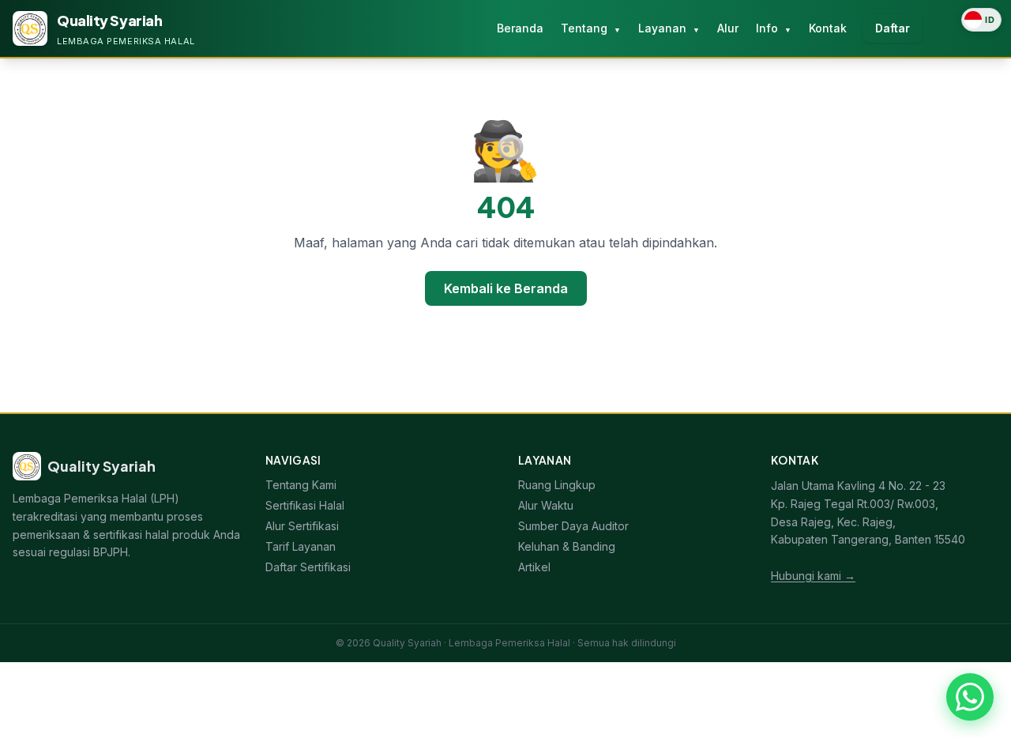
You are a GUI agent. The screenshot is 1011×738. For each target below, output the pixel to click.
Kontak (828, 28)
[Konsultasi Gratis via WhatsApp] (970, 697)
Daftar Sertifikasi (308, 567)
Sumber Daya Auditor (573, 526)
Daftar (892, 28)
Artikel (534, 567)
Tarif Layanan (300, 546)
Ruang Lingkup (557, 484)
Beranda (520, 28)
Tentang (591, 28)
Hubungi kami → (813, 575)
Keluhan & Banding (566, 546)
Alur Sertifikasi (302, 526)
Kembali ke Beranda (506, 288)
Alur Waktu (545, 505)
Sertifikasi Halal (304, 505)
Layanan (669, 28)
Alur (728, 28)
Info (773, 28)
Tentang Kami (300, 484)
